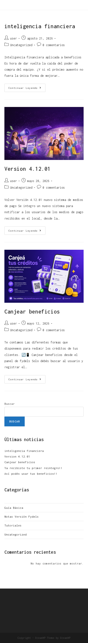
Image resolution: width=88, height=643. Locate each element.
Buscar (9, 403)
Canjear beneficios (32, 311)
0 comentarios (54, 45)
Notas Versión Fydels (21, 516)
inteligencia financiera (39, 26)
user (13, 38)
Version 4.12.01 (27, 169)
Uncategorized (21, 45)
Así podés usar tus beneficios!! (30, 473)
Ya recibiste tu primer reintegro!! (33, 468)
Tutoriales (13, 525)
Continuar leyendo (27, 86)
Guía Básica (13, 507)
